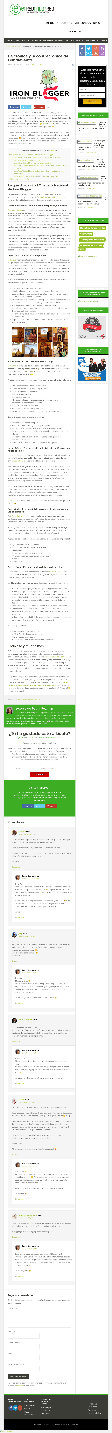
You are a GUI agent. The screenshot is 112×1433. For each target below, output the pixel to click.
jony (20, 934)
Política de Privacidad (71, 1424)
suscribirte (18, 1386)
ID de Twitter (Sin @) (16, 1364)
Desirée (22, 832)
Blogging (59, 40)
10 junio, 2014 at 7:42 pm (27, 936)
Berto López (57, 572)
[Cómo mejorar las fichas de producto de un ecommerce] (91, 197)
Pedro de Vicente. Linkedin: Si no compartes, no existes (37, 157)
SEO (67, 40)
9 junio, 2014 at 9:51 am (26, 1102)
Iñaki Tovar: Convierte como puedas (30, 160)
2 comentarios (91, 169)
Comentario (13, 1308)
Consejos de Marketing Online (18, 40)
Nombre (11, 1332)
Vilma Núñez (13, 366)
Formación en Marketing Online (91, 247)
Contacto (73, 31)
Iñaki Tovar (12, 260)
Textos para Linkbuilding (92, 240)
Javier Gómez (20, 461)
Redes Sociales (77, 40)
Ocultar (53, 150)
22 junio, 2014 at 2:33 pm (27, 834)
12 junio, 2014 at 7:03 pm (30, 972)
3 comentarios (92, 134)
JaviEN (21, 1100)
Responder (16, 867)
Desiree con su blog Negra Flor (55, 657)
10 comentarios (37, 64)
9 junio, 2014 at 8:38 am (26, 1218)
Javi (50, 124)
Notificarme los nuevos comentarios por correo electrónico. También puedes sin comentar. (37, 1384)
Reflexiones (102, 40)
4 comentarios (91, 207)
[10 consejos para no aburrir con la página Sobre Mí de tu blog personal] (86, 142)
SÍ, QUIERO (92, 101)
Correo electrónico (16, 1342)
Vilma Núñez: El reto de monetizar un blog (32, 163)
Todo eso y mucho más (19, 179)
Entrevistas (90, 40)
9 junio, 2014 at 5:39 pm (29, 1248)
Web (10, 1353)
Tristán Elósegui (43, 197)
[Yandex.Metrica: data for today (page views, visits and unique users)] (7, 1431)
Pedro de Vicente (15, 210)
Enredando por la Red (32, 8)
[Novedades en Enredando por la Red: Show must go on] (88, 123)
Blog (50, 22)
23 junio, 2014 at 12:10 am (30, 878)
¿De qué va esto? (87, 22)
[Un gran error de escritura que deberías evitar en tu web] (87, 161)
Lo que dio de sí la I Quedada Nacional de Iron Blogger (31, 155)
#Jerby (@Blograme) (28, 1215)
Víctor (44, 124)
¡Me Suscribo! (40, 774)
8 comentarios (91, 152)
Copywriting (86, 234)
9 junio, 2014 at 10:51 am (26, 1022)
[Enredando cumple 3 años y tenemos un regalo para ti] (89, 178)
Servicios (64, 22)
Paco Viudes (17, 516)
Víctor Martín (57, 197)
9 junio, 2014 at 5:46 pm (29, 1166)
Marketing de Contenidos (42, 40)
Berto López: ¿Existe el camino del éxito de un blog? (36, 176)
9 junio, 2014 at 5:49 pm (29, 1053)
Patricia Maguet (26, 1019)
